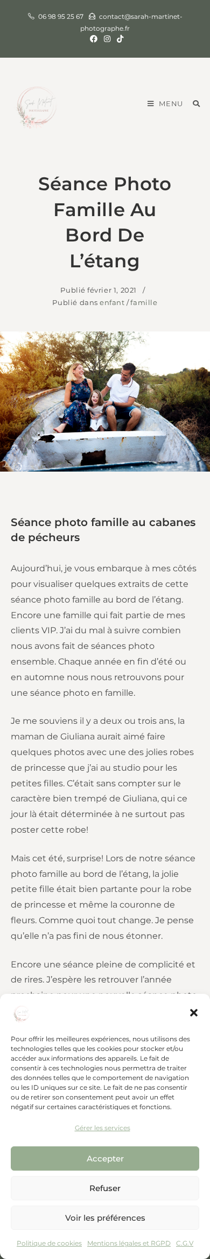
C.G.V (184, 1243)
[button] (193, 1012)
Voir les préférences (105, 1218)
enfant (112, 302)
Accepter (105, 1158)
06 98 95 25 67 (60, 16)
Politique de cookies (49, 1243)
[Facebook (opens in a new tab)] (94, 39)
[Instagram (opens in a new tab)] (107, 39)
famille (143, 302)
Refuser (105, 1188)
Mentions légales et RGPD (129, 1243)
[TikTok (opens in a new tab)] (118, 39)
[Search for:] (192, 103)
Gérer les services (102, 1128)
